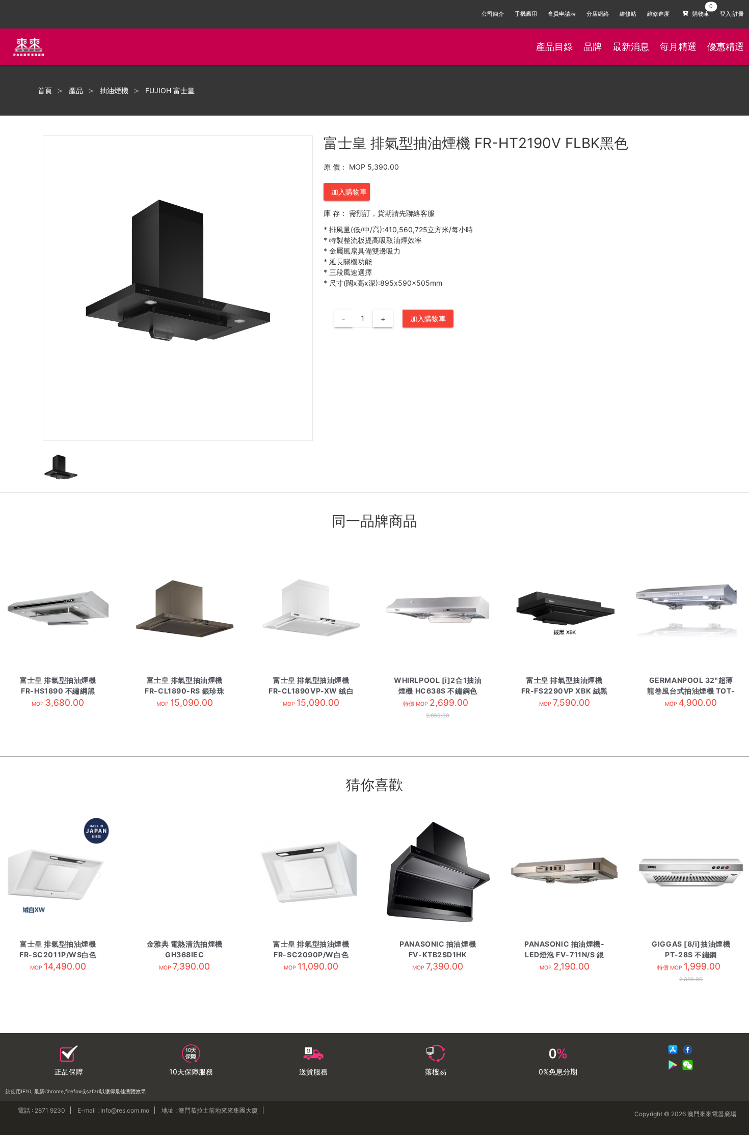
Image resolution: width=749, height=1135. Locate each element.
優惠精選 (725, 46)
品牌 (592, 46)
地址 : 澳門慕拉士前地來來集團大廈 (210, 1110)
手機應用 (526, 14)
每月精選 (678, 46)
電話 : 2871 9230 (41, 1110)
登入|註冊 (732, 14)
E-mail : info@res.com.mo (113, 1110)
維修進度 (658, 14)
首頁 (45, 91)
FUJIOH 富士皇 (170, 91)
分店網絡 (597, 14)
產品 (76, 91)
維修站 (628, 14)
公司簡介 (492, 14)
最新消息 (630, 46)
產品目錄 (554, 46)
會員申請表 (562, 14)
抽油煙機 (114, 91)
